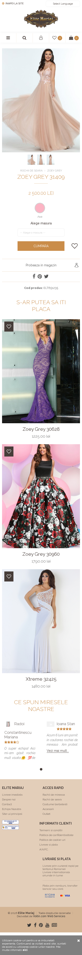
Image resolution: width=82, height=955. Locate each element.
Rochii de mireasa (54, 794)
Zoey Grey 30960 (41, 554)
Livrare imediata (12, 794)
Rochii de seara (52, 799)
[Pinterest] (41, 925)
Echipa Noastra (11, 809)
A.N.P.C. (43, 849)
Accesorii (48, 809)
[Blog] (54, 925)
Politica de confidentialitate (56, 835)
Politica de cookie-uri (52, 839)
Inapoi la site (14, 3)
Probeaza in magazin (41, 265)
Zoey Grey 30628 (41, 429)
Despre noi (8, 799)
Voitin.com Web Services (49, 916)
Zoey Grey (54, 170)
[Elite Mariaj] (41, 19)
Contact (7, 804)
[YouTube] (47, 925)
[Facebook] (35, 925)
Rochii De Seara (31, 170)
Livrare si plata (48, 844)
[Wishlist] (8, 327)
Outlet (46, 813)
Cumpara (41, 246)
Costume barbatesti (55, 804)
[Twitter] (29, 925)
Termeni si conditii (50, 830)
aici (25, 950)
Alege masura (41, 223)
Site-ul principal (12, 813)
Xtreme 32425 (41, 679)
